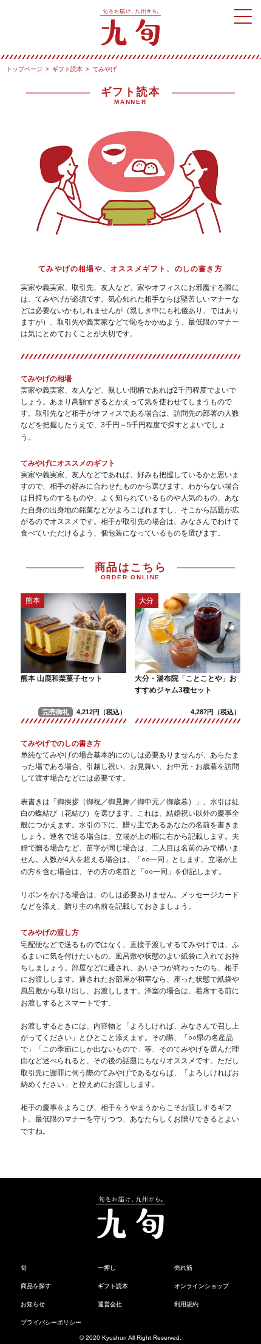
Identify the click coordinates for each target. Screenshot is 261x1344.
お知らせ (33, 1304)
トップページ (24, 69)
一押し (107, 1267)
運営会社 (110, 1304)
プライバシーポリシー (51, 1322)
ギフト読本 (67, 69)
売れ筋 (183, 1267)
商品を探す (36, 1286)
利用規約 (186, 1304)
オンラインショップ (201, 1286)
